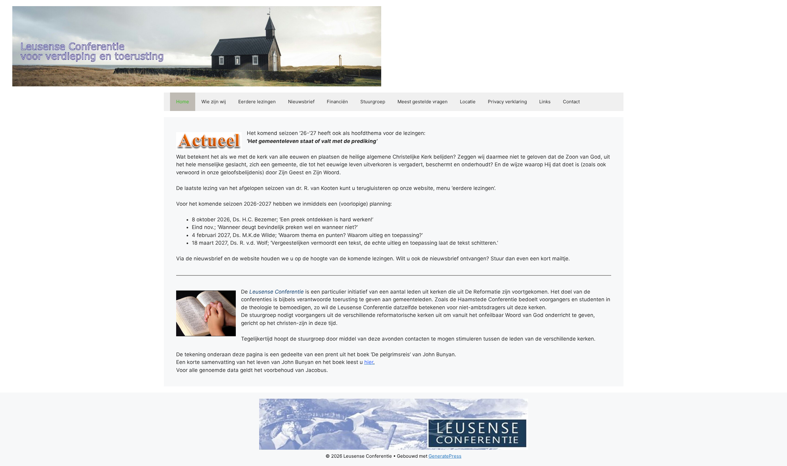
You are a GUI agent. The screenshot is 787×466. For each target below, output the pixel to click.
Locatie (468, 102)
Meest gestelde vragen (422, 102)
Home (182, 102)
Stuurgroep (372, 102)
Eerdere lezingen (257, 102)
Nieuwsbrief (301, 102)
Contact (571, 102)
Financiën (337, 102)
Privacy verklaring (507, 102)
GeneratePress (445, 456)
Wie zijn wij (213, 102)
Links (545, 102)
